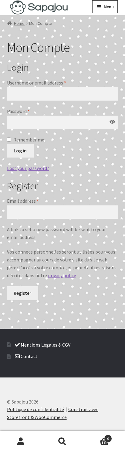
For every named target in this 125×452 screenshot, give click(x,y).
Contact (29, 356)
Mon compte (21, 441)
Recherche (62, 441)
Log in (20, 151)
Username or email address (36, 83)
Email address (23, 201)
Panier (96, 436)
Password (18, 111)
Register (22, 293)
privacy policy (62, 275)
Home (19, 23)
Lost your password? (28, 168)
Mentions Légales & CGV (45, 345)
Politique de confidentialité (35, 409)
